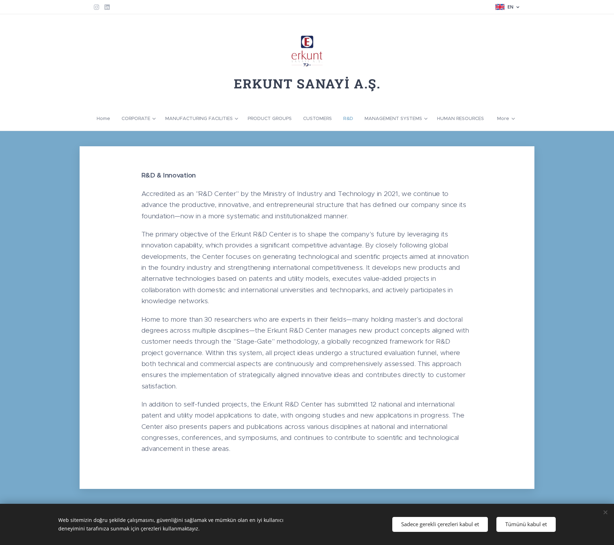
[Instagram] (96, 7)
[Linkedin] (107, 7)
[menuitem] (106, 118)
